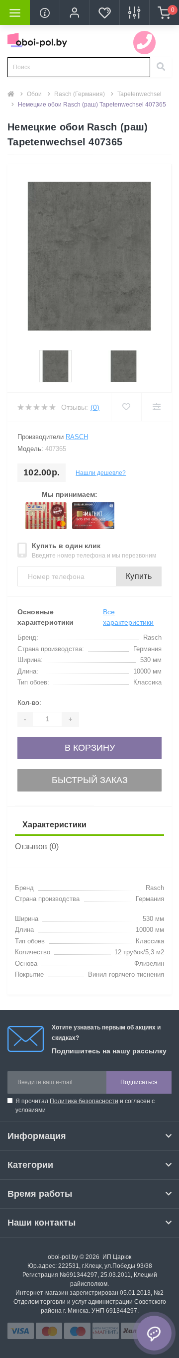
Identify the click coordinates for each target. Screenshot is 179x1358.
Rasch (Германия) (79, 94)
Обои (34, 94)
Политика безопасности (84, 1101)
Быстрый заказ (90, 780)
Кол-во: (29, 702)
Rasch (77, 437)
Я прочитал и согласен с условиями (85, 1106)
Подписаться (139, 1082)
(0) (94, 407)
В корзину (90, 748)
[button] (75, 12)
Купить (139, 576)
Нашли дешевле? (101, 472)
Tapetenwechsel (139, 94)
